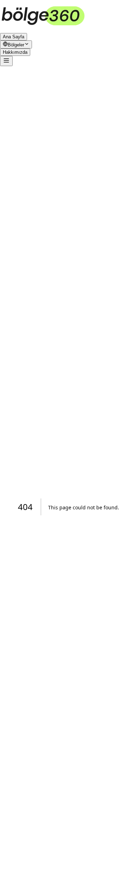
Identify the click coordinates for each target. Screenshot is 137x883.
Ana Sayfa (13, 36)
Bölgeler (16, 44)
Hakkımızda (15, 52)
